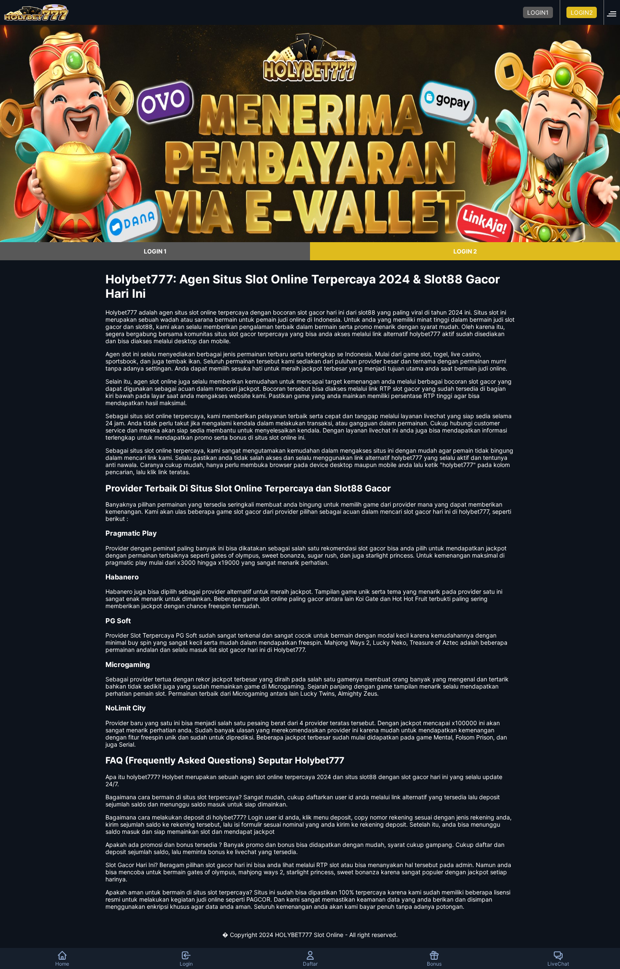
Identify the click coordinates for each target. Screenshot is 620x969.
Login (186, 964)
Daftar (310, 964)
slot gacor (482, 381)
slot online (202, 312)
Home (62, 964)
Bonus (434, 964)
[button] (614, 12)
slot (126, 354)
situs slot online (151, 415)
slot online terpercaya (174, 450)
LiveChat (558, 964)
